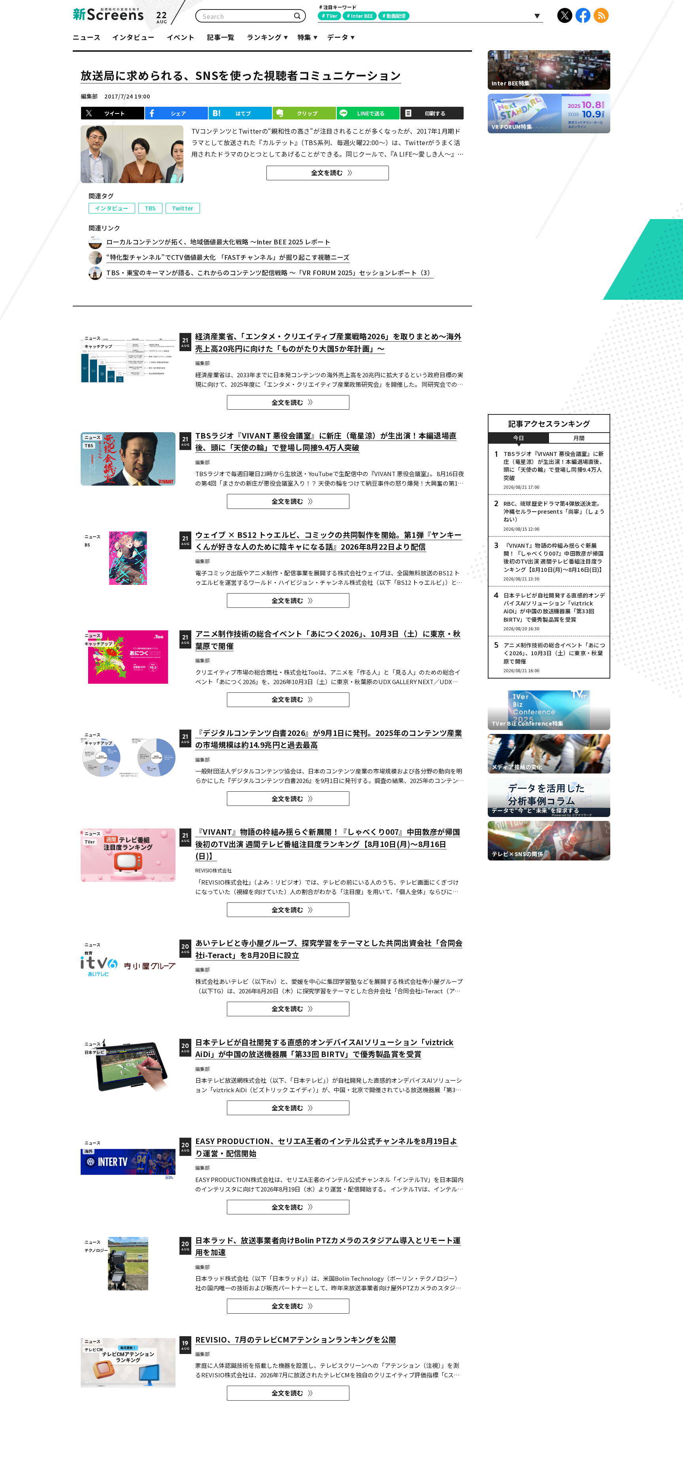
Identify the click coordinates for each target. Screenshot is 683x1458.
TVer (331, 15)
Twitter (183, 208)
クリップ (307, 113)
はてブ (243, 113)
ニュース (86, 37)
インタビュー (133, 37)
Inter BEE (362, 15)
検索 (297, 16)
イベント (181, 37)
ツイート (114, 113)
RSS (601, 15)
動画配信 (396, 15)
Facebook (583, 15)
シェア (178, 113)
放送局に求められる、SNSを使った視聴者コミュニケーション (241, 75)
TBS (150, 208)
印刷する (435, 113)
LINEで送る (371, 113)
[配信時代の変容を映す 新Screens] (108, 16)
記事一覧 (221, 37)
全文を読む (327, 172)
